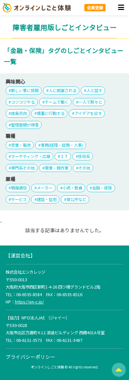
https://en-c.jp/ (29, 302)
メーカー (45, 188)
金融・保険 (102, 188)
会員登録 (95, 8)
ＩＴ (64, 156)
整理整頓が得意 (25, 125)
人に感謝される (62, 90)
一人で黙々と (90, 102)
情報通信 (19, 188)
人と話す (94, 90)
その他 (84, 168)
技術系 (84, 156)
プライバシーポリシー (30, 356)
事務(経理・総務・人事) (62, 145)
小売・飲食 (72, 188)
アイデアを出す (88, 113)
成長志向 (19, 113)
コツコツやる (23, 102)
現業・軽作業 (56, 168)
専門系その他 (23, 168)
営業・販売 (21, 145)
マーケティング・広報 (30, 156)
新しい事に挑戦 (25, 90)
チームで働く (56, 102)
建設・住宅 (47, 199)
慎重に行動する (50, 113)
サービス (19, 199)
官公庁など (76, 199)
